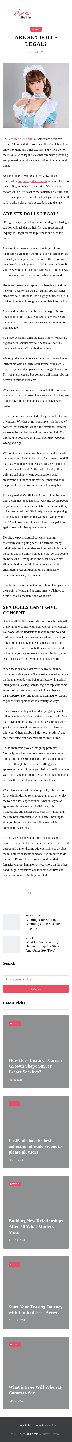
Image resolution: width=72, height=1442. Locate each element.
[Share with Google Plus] (52, 893)
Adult (14, 1104)
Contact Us (23, 1425)
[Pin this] (61, 893)
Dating (36, 29)
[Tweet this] (47, 893)
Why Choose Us (46, 1425)
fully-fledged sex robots (32, 181)
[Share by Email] (42, 897)
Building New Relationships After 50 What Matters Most (36, 1226)
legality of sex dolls (20, 138)
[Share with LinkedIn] (56, 893)
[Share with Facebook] (42, 893)
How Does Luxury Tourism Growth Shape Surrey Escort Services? (35, 1066)
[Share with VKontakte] (66, 893)
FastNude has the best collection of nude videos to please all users (35, 1146)
